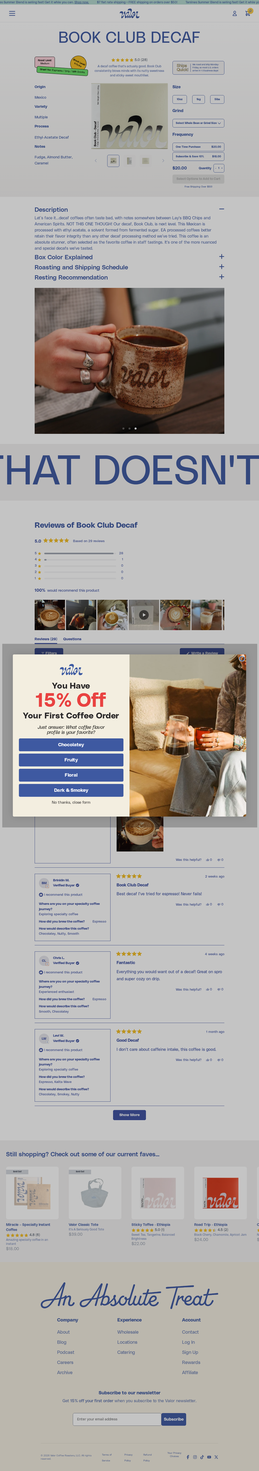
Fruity (71, 760)
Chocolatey (71, 744)
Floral (71, 775)
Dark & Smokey (71, 790)
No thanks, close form (71, 802)
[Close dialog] (242, 658)
